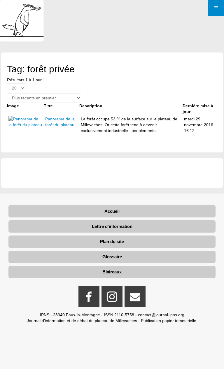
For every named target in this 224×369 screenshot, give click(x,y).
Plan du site (112, 241)
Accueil (112, 211)
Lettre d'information (112, 226)
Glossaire (112, 256)
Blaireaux (112, 271)
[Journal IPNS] (22, 8)
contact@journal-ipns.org (161, 314)
